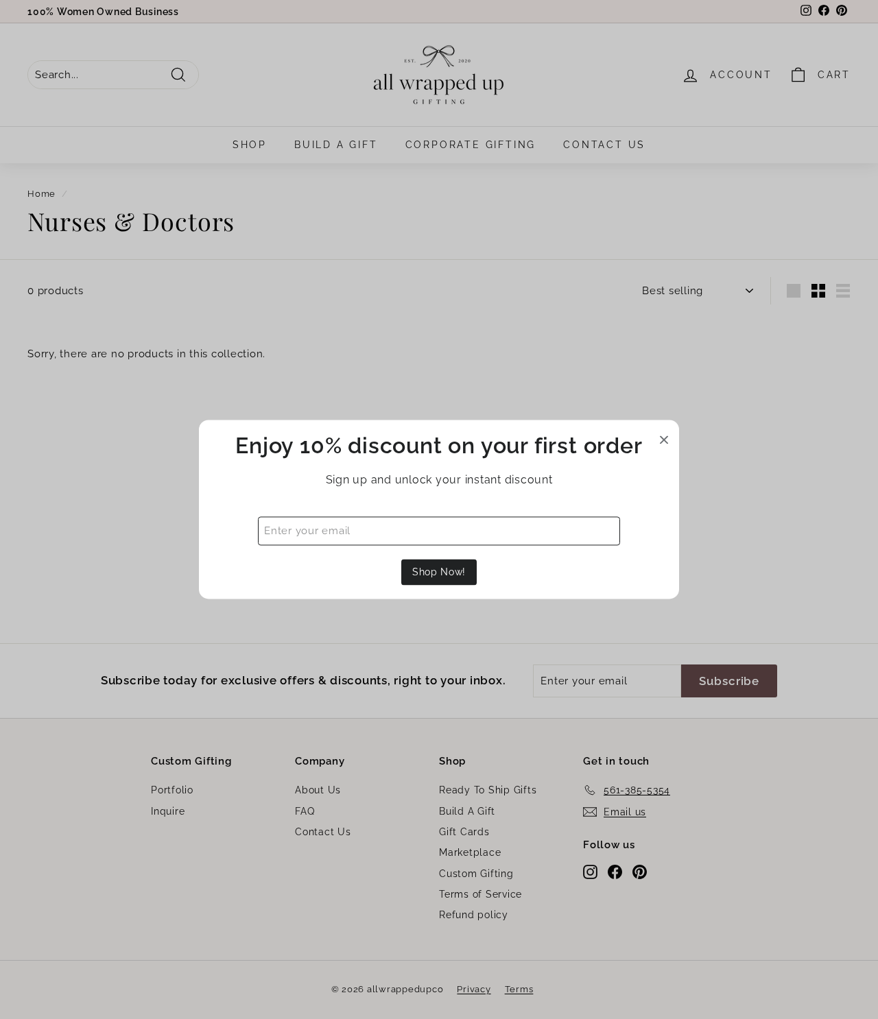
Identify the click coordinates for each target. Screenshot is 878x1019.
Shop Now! (439, 571)
